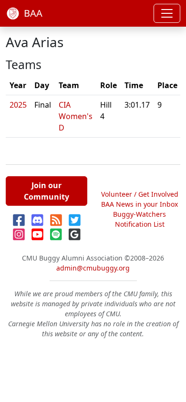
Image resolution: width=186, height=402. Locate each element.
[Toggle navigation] (167, 13)
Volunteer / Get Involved (139, 194)
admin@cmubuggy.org (93, 267)
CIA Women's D (76, 116)
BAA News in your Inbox (139, 204)
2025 (18, 105)
